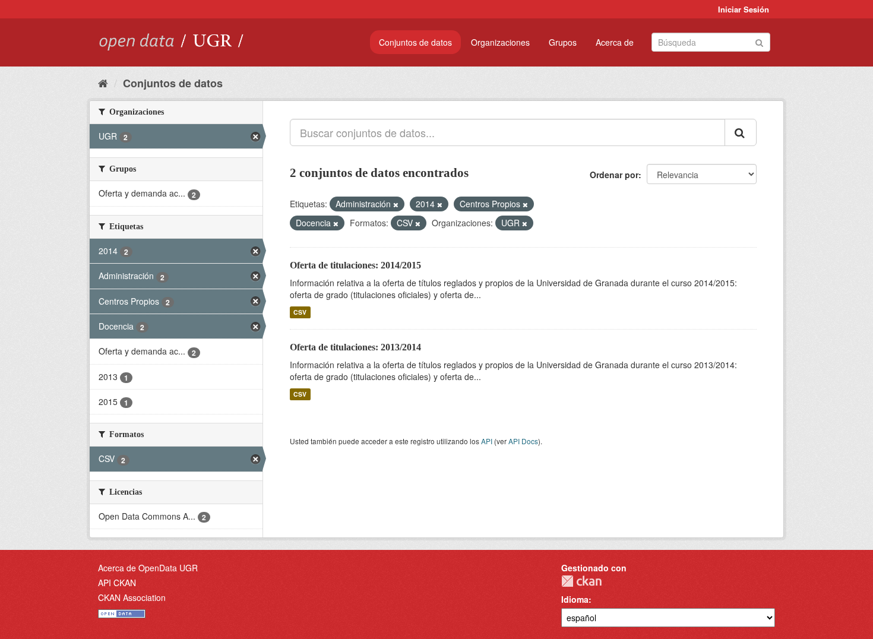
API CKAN (117, 583)
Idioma (575, 599)
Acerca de (615, 42)
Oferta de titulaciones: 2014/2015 (355, 265)
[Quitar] (395, 204)
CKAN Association (132, 597)
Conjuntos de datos (415, 42)
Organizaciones (500, 42)
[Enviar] (759, 41)
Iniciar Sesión (743, 9)
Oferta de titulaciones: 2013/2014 (355, 347)
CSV (299, 312)
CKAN (581, 581)
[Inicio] (103, 82)
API (486, 441)
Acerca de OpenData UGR (148, 568)
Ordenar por (614, 175)
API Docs (523, 441)
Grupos (563, 42)
